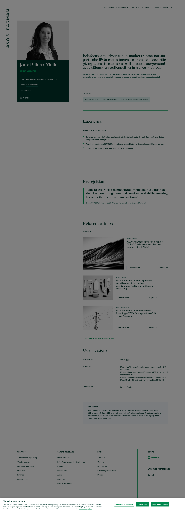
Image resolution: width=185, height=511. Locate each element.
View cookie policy (85, 509)
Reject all (142, 504)
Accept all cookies (160, 504)
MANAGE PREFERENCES (124, 504)
